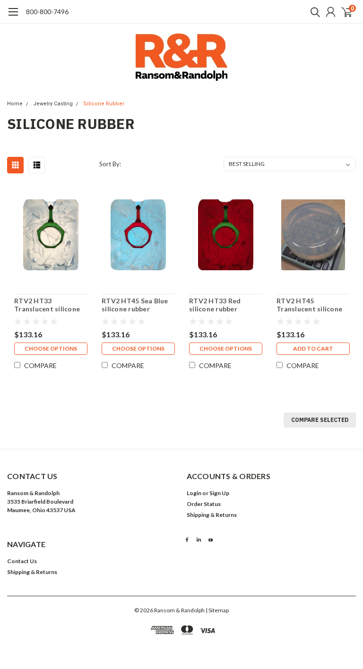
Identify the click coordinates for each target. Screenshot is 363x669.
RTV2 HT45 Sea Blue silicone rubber (135, 305)
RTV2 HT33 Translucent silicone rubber (47, 305)
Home (15, 104)
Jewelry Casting (53, 104)
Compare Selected (319, 419)
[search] (312, 12)
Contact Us (22, 561)
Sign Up (219, 493)
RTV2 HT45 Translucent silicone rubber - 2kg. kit (309, 305)
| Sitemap (217, 610)
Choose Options (51, 348)
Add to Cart (313, 348)
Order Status (204, 503)
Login (194, 493)
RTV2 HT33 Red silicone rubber (215, 305)
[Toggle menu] (13, 16)
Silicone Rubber (103, 104)
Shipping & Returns (212, 514)
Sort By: (110, 164)
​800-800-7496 (47, 12)
